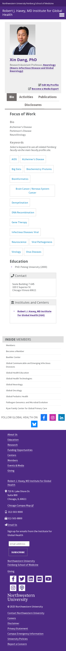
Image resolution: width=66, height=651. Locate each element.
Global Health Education (17, 372)
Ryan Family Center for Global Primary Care (26, 408)
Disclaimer (13, 623)
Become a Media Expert (45, 88)
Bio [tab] (11, 97)
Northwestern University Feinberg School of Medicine (28, 3)
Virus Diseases (33, 251)
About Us (12, 434)
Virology (16, 251)
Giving (11, 470)
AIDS (14, 159)
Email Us (12, 524)
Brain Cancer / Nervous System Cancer (32, 190)
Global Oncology (14, 390)
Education (13, 439)
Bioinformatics (20, 178)
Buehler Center (13, 357)
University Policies (18, 638)
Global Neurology (14, 384)
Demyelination (20, 202)
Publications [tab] (47, 97)
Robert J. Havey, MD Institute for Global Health (32, 13)
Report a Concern (17, 644)
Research (13, 444)
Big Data (16, 169)
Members (10, 345)
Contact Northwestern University (26, 613)
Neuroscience (19, 242)
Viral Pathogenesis (42, 242)
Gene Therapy (19, 222)
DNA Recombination (23, 212)
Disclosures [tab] (33, 105)
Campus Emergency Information (25, 633)
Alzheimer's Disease (33, 159)
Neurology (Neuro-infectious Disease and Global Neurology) (33, 68)
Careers (12, 618)
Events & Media (16, 465)
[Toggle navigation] (61, 15)
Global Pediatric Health (17, 396)
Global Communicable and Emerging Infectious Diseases (28, 365)
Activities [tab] (26, 97)
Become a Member (15, 351)
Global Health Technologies (19, 378)
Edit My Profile (50, 84)
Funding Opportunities (20, 450)
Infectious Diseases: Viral (25, 232)
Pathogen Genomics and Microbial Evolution (27, 402)
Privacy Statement (18, 628)
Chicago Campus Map (19, 505)
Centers (12, 455)
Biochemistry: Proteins (39, 169)
